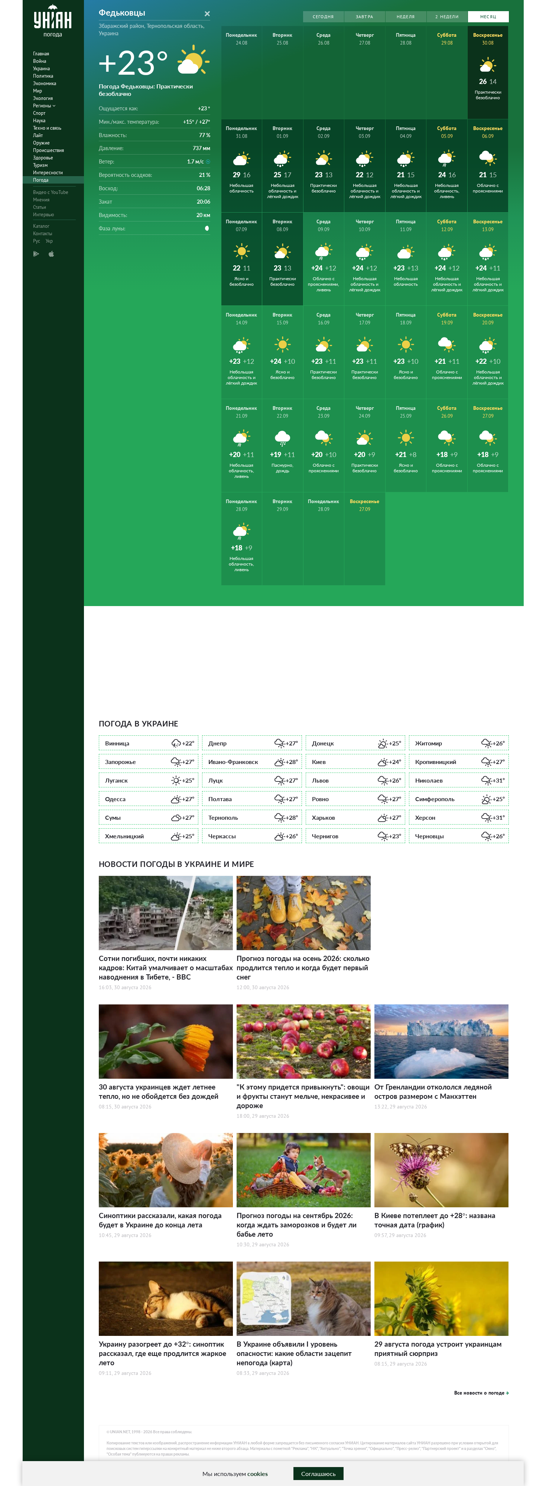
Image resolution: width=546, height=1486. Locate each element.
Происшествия (48, 150)
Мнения (41, 200)
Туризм (40, 165)
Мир (37, 91)
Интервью (43, 214)
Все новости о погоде (479, 1392)
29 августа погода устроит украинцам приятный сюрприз (438, 1348)
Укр (49, 241)
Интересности (48, 172)
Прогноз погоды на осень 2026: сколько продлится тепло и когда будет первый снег (303, 967)
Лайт (38, 135)
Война (39, 61)
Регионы (42, 106)
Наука (39, 120)
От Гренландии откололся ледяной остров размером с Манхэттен (433, 1091)
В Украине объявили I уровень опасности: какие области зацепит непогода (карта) (294, 1353)
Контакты (42, 233)
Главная (41, 54)
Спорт (39, 113)
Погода (40, 180)
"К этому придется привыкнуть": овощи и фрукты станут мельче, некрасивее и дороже (303, 1096)
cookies (257, 1473)
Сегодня (323, 16)
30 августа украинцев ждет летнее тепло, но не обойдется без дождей (158, 1091)
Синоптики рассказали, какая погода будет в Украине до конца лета (160, 1220)
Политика (43, 76)
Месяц (488, 16)
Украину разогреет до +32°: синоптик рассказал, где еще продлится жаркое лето (162, 1353)
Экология (43, 98)
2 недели (447, 16)
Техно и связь (47, 128)
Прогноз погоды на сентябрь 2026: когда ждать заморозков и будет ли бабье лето (297, 1224)
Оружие (41, 143)
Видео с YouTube (50, 192)
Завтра (364, 16)
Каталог (41, 226)
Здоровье (43, 158)
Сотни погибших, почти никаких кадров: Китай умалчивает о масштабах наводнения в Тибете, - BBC (166, 967)
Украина (41, 68)
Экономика (44, 83)
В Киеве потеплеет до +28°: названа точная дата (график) (434, 1220)
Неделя (406, 16)
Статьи (39, 207)
